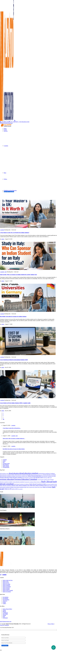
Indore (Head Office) (7, 609)
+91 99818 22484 (5, 121)
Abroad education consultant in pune (37, 474)
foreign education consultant (15, 477)
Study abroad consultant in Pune (40, 485)
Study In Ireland (6, 585)
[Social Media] (53, 647)
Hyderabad (5, 617)
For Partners (5, 598)
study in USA (15, 488)
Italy (49, 477)
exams (4, 461)
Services (6, 131)
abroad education (14, 473)
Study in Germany (47, 487)
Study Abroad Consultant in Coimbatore (21, 484)
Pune (4, 616)
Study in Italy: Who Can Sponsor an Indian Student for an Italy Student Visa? (18, 274)
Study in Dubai (34, 487)
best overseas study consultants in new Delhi (48, 476)
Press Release (6, 464)
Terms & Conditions (4, 625)
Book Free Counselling (9, 191)
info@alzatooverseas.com (7, 123)
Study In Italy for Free (8, 580)
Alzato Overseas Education (34, 476)
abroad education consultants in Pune (22, 476)
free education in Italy (38, 477)
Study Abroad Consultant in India (37, 484)
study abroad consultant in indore (51, 484)
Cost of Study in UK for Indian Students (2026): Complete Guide (15, 403)
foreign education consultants (27, 477)
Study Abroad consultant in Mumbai (8, 485)
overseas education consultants (18, 481)
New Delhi (5, 614)
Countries (6, 145)
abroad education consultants (49, 474)
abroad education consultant (28, 473)
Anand (4, 610)
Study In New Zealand (8, 590)
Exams (5, 129)
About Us (5, 601)
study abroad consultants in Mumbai (7, 487)
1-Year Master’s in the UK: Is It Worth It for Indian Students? (14, 232)
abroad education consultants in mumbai (7, 476)
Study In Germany (7, 591)
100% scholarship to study (4, 473)
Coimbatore (5, 612)
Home (5, 128)
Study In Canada (6, 584)
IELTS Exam (45, 477)
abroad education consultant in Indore (7, 474)
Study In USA (6, 582)
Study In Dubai (6, 589)
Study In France (6, 587)
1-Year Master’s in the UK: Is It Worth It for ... (12, 428)
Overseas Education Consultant (25, 479)
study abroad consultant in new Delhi (24, 485)
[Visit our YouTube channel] (4, 574)
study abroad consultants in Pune (20, 487)
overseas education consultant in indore (43, 479)
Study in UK (8, 489)
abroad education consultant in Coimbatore (46, 473)
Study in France (40, 487)
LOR (51, 477)
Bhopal (4, 611)
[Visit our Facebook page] (0, 574)
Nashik (4, 615)
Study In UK (5, 581)
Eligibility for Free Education (10, 190)
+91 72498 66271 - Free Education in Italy (20, 121)
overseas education (7, 479)
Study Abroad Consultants (52, 485)
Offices (5, 179)
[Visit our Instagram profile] (2, 574)
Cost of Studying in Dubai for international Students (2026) (14, 359)
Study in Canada (29, 487)
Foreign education (4, 477)
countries (2, 229)
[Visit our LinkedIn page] (5, 574)
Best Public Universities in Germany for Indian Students (13, 316)
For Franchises (6, 599)
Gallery (4, 603)
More (5, 172)
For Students (5, 597)
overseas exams (6, 463)
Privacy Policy (51, 623)
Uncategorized (6, 467)
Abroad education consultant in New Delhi (23, 474)
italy (6, 271)
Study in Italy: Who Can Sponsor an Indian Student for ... (14, 438)
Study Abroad (6, 466)
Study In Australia (7, 586)
